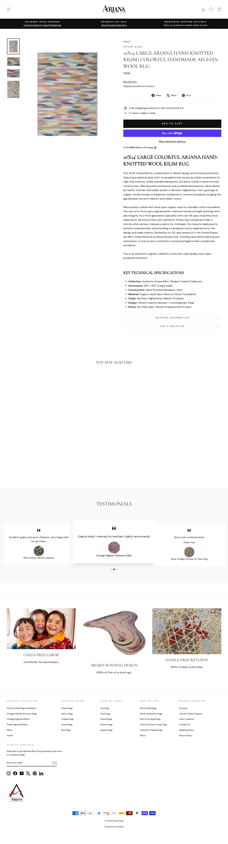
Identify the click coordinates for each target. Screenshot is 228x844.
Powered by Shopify (114, 826)
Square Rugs (106, 730)
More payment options (172, 141)
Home (126, 41)
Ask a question (172, 326)
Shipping (127, 86)
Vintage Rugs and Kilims (18, 719)
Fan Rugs (104, 708)
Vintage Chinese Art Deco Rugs (22, 713)
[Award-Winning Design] (114, 633)
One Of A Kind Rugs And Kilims (21, 708)
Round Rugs (106, 719)
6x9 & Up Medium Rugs (151, 713)
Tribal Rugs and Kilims (17, 724)
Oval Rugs (105, 713)
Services (183, 708)
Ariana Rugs (133, 46)
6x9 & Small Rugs (148, 708)
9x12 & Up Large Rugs (150, 719)
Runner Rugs (106, 724)
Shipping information (172, 317)
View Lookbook (186, 719)
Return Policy (185, 735)
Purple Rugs (67, 708)
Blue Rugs (66, 730)
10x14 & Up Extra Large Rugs (153, 724)
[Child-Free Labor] (41, 628)
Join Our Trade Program (190, 713)
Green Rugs (66, 724)
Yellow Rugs (67, 713)
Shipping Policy (186, 730)
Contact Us (184, 724)
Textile (10, 735)
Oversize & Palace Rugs (151, 730)
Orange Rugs (67, 719)
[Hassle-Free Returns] (186, 631)
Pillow (9, 730)
